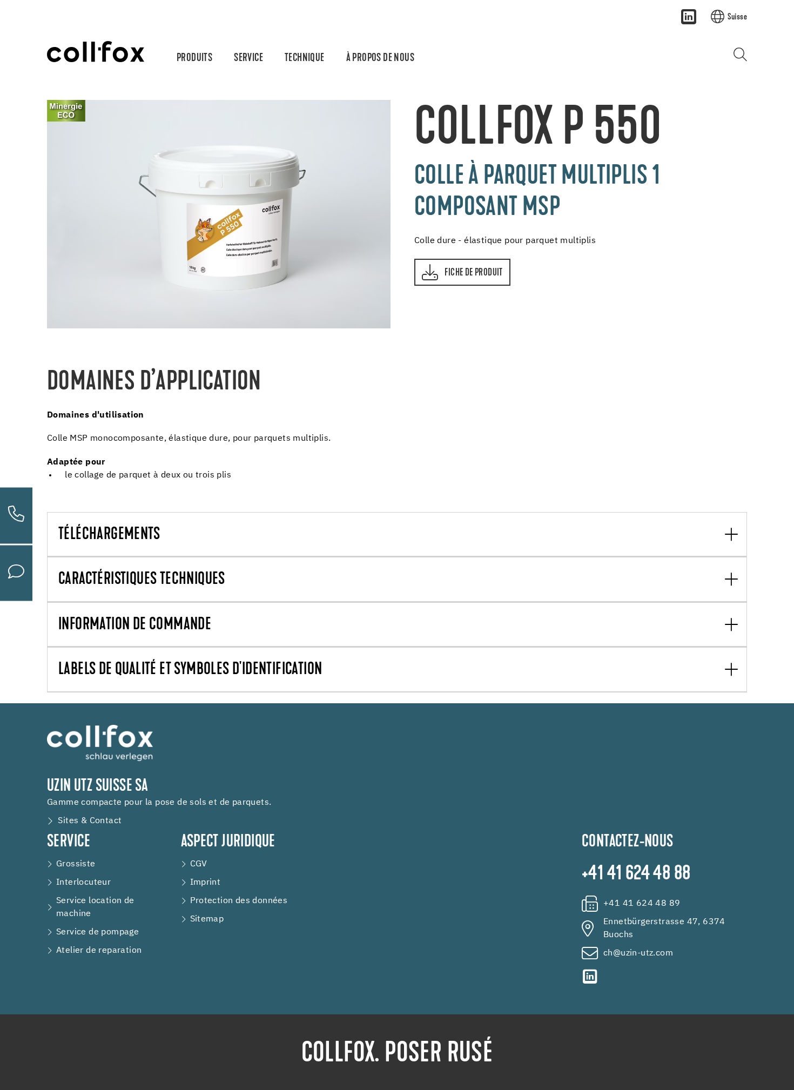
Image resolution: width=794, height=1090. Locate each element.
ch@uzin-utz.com (638, 953)
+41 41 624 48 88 (636, 874)
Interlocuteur (83, 882)
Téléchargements (109, 535)
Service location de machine (95, 907)
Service (248, 58)
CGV (198, 864)
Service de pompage (97, 932)
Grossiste (76, 864)
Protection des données (239, 901)
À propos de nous (380, 58)
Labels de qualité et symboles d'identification (190, 670)
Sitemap (207, 919)
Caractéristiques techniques (141, 579)
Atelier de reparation (99, 950)
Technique (305, 58)
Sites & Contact (90, 821)
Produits (194, 58)
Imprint (205, 882)
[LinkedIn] (688, 16)
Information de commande (134, 625)
